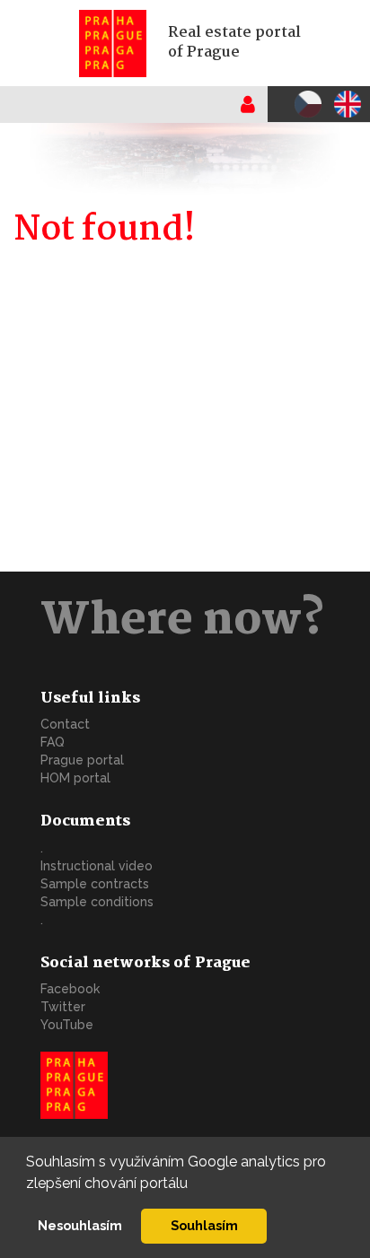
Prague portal (82, 760)
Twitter (62, 1007)
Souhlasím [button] (204, 1225)
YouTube (66, 1025)
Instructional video (96, 866)
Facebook (70, 989)
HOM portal (75, 778)
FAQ (52, 742)
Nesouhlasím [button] (80, 1225)
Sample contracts (94, 884)
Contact (65, 724)
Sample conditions (97, 902)
